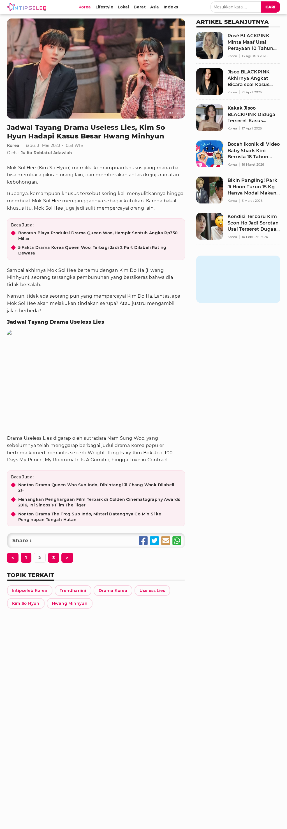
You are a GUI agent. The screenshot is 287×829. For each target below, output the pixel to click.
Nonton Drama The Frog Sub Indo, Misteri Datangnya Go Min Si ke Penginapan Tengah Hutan (89, 516)
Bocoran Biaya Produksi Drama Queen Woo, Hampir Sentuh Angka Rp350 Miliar (98, 235)
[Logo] (27, 7)
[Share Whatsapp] (176, 541)
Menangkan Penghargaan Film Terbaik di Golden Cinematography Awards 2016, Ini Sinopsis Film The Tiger (99, 502)
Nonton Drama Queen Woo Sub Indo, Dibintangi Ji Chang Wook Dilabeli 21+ (96, 487)
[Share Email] (165, 541)
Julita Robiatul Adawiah (46, 152)
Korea (13, 145)
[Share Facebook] (143, 541)
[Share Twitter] (154, 541)
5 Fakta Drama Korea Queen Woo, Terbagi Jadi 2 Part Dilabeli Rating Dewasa (92, 250)
